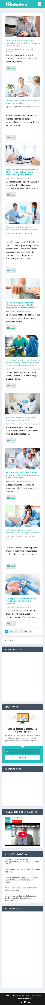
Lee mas (11, 68)
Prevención (27, 107)
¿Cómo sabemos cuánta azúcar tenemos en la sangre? (21, 418)
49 (26, 631)
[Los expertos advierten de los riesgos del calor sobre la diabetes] (22, 584)
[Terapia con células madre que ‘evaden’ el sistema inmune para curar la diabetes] (22, 458)
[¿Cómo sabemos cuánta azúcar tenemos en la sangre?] (22, 403)
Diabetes (29, 49)
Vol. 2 (33, 536)
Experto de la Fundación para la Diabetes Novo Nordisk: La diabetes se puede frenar (22, 172)
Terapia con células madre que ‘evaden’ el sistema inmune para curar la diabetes (22, 475)
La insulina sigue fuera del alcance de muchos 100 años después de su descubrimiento (21, 305)
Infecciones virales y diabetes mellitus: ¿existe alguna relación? (23, 531)
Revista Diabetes (24, 998)
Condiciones (20, 49)
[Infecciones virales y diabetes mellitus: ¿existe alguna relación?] (22, 516)
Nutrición (19, 107)
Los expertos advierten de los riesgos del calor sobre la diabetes (21, 601)
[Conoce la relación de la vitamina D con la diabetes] (22, 86)
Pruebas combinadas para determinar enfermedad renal (21, 228)
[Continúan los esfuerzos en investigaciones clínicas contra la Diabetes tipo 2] (22, 26)
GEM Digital (9, 996)
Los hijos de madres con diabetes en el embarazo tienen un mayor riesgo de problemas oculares (23, 362)
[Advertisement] (22, 676)
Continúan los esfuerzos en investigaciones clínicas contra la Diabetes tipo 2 (23, 43)
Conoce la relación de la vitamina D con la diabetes (23, 101)
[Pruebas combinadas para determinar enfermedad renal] (22, 212)
